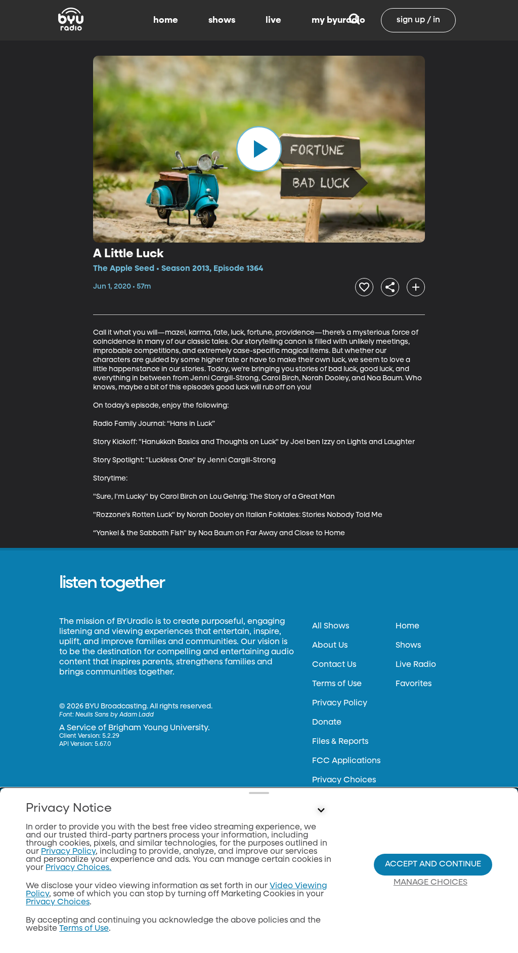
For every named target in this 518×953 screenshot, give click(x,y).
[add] (416, 287)
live (273, 20)
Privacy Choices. (78, 868)
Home (407, 626)
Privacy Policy (339, 703)
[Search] (354, 20)
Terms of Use (337, 684)
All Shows (330, 626)
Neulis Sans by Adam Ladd (114, 715)
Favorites (413, 684)
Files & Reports (340, 742)
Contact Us (334, 665)
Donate (326, 723)
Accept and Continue (433, 864)
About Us (330, 646)
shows (221, 20)
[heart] (364, 287)
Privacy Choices (344, 780)
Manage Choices (430, 883)
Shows (408, 646)
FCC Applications (346, 761)
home (165, 20)
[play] (259, 149)
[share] (390, 287)
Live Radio (416, 665)
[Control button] (320, 810)
